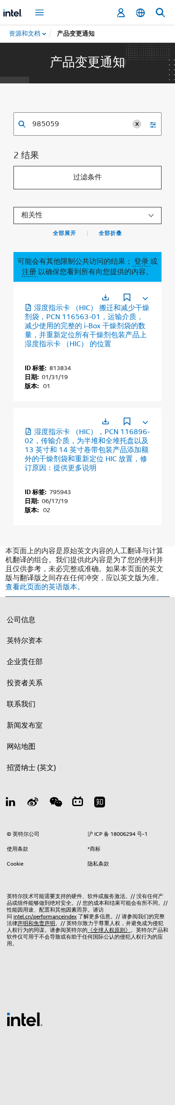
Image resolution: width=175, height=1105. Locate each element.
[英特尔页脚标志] (25, 1018)
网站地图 (21, 746)
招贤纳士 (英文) (31, 767)
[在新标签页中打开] (105, 297)
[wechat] (55, 803)
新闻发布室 (25, 725)
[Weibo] (33, 803)
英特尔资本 (25, 640)
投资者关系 (25, 683)
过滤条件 (87, 177)
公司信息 (21, 619)
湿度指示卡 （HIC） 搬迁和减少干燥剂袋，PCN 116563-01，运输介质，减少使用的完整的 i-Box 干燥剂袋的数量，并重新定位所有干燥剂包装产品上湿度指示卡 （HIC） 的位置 (87, 325)
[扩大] (144, 296)
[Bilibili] (77, 803)
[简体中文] (140, 12)
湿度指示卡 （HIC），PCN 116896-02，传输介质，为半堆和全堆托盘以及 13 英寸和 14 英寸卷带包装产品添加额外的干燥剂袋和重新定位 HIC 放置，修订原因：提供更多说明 (87, 449)
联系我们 (21, 704)
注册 (30, 271)
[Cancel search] (136, 123)
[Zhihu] (99, 803)
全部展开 (64, 233)
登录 (141, 261)
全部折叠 (110, 233)
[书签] (127, 298)
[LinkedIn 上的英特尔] (10, 803)
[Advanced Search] (149, 123)
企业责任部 (25, 661)
